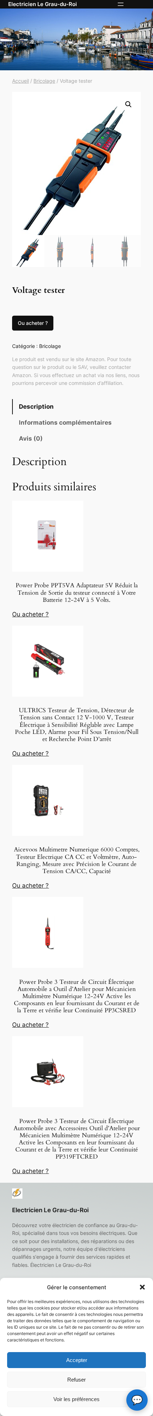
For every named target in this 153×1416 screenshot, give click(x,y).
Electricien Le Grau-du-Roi (42, 4)
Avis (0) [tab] (31, 438)
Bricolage (44, 81)
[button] (142, 1287)
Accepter (76, 1360)
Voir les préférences (76, 1399)
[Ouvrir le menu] (120, 4)
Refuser (76, 1380)
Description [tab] (36, 406)
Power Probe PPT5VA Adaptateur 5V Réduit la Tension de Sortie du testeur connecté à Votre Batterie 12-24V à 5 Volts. (77, 592)
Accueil (20, 81)
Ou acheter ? (33, 323)
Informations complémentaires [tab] (65, 422)
